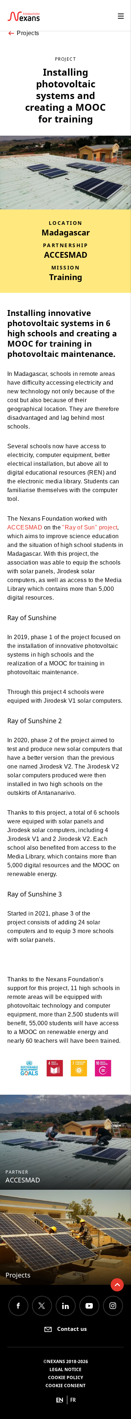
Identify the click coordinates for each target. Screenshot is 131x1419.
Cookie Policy (65, 1377)
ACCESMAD (24, 527)
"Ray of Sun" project (89, 527)
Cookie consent (65, 1385)
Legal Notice (65, 1369)
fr (73, 1399)
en (59, 1399)
